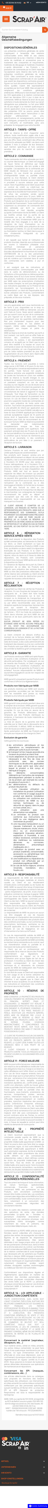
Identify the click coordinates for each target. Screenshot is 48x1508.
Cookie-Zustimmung (38, 1506)
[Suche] (45, 30)
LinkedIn (26, 1448)
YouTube (19, 1448)
